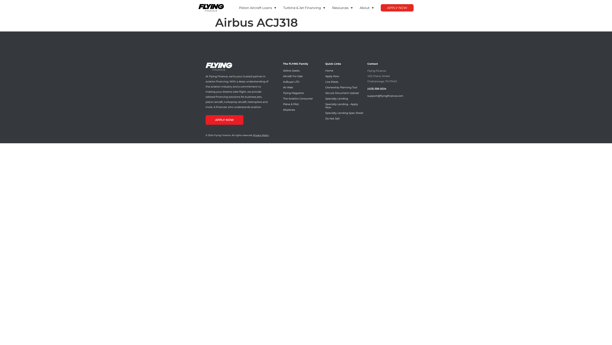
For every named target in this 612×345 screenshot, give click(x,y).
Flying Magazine (293, 93)
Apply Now (397, 8)
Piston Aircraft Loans (255, 8)
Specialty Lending (336, 98)
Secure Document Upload (342, 93)
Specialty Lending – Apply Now (341, 106)
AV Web (288, 87)
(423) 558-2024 (376, 88)
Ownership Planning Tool (341, 87)
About (365, 8)
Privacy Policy (261, 135)
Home (329, 70)
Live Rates (331, 81)
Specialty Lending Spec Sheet (344, 113)
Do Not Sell (332, 118)
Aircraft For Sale (293, 76)
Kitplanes (289, 109)
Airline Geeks (291, 70)
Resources (340, 8)
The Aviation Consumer (298, 98)
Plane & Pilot (291, 104)
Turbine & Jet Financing (302, 8)
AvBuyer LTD (291, 81)
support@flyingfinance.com (385, 95)
